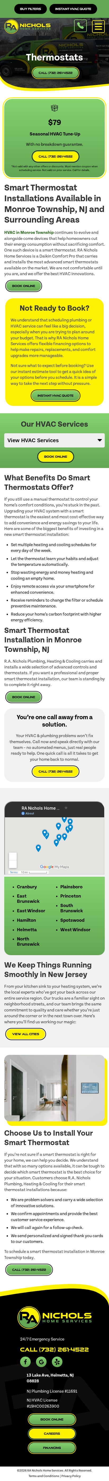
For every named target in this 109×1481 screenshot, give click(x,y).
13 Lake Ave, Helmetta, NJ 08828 (50, 1378)
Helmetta (27, 930)
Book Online (23, 286)
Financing (52, 1447)
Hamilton (26, 920)
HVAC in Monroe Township (29, 232)
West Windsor (75, 930)
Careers (52, 1433)
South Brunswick (71, 908)
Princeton (70, 896)
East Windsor (31, 911)
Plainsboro (71, 887)
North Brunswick (28, 941)
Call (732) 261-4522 (55, 72)
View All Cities (25, 1034)
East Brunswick (28, 899)
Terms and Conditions (44, 1476)
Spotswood (72, 920)
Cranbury (27, 887)
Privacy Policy (71, 1476)
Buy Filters (30, 9)
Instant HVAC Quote (73, 9)
